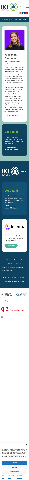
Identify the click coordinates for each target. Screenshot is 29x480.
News (10, 263)
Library (22, 259)
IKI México (23, 277)
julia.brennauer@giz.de (15, 115)
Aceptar (14, 462)
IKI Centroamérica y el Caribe (14, 282)
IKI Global (6, 277)
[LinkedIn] (23, 13)
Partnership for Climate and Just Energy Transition (12, 269)
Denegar (14, 467)
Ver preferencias (14, 471)
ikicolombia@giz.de (11, 149)
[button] (26, 444)
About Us (18, 263)
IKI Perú (14, 277)
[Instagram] (20, 13)
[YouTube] (26, 13)
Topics (7, 259)
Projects (14, 259)
